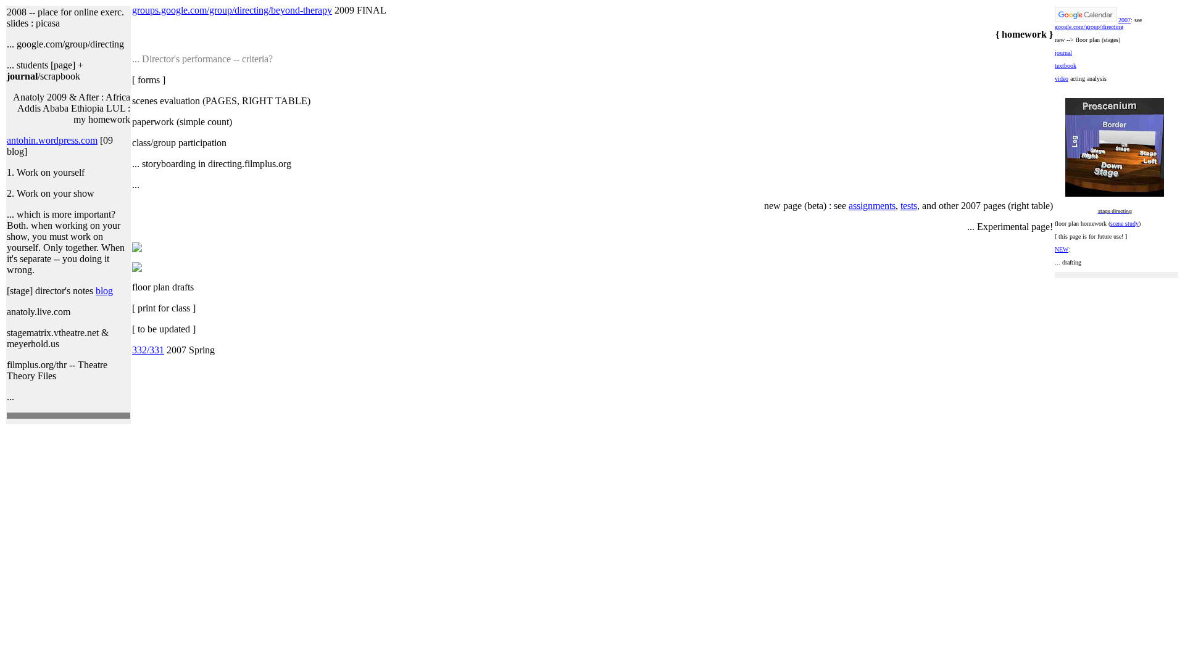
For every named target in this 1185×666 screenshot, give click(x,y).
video (1061, 78)
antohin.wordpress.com (52, 140)
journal (1063, 52)
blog (104, 291)
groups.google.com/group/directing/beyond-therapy (232, 10)
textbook (1065, 65)
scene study (1124, 223)
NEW (1061, 249)
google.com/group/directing (1089, 26)
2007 (1124, 20)
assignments (872, 205)
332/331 (148, 350)
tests (908, 205)
